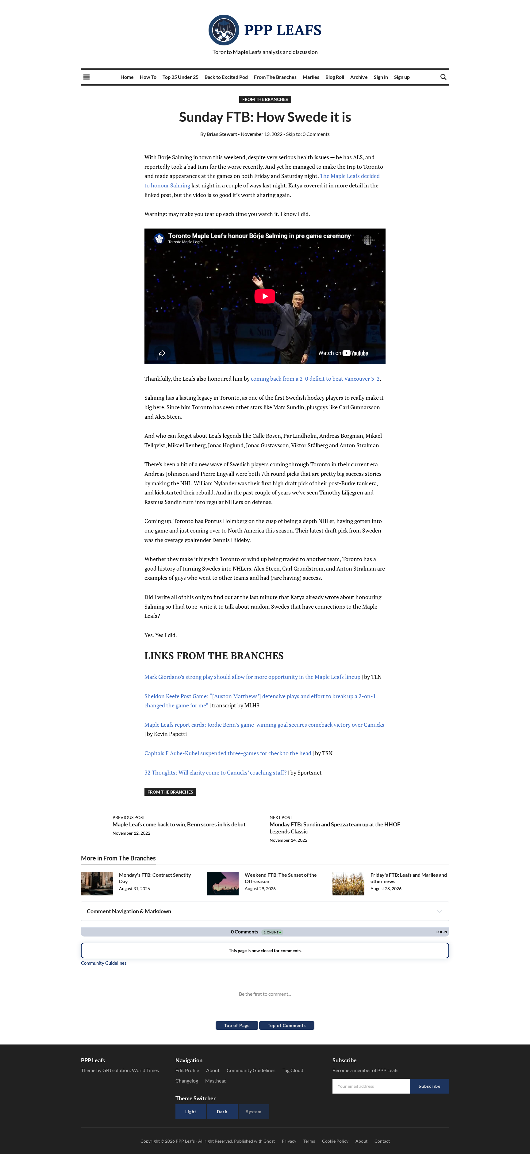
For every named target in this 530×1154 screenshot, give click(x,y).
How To (148, 77)
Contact (382, 1141)
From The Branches (275, 77)
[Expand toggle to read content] (439, 911)
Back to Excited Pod (226, 77)
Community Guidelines (251, 1070)
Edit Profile (187, 1070)
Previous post (129, 817)
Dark (222, 1111)
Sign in (381, 77)
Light (190, 1111)
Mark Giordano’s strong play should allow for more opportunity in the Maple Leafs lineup (252, 676)
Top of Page (237, 1025)
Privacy (289, 1141)
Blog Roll (334, 77)
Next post (281, 817)
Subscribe (429, 1086)
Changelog (186, 1080)
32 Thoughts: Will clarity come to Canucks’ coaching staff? (215, 772)
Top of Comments (287, 1025)
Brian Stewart (218, 134)
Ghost (269, 1141)
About (213, 1070)
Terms (309, 1141)
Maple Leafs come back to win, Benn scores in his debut (179, 824)
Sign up (402, 77)
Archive (359, 77)
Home (127, 77)
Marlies (311, 77)
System (254, 1111)
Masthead (216, 1080)
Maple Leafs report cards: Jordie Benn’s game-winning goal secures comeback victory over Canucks (264, 724)
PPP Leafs (283, 30)
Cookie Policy (335, 1141)
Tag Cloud (292, 1070)
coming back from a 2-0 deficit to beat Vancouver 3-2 (315, 378)
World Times (145, 1070)
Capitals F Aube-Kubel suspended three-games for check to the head (227, 753)
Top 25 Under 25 (180, 77)
